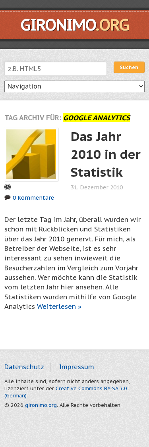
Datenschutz (24, 367)
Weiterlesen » (59, 306)
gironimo (74, 24)
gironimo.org (41, 405)
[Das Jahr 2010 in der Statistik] (31, 154)
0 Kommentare (33, 197)
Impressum (76, 367)
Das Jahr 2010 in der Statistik (106, 154)
